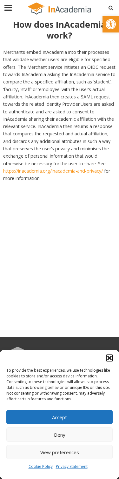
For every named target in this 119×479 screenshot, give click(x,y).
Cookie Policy (41, 466)
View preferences (59, 452)
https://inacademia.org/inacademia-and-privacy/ (53, 171)
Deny (59, 435)
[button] (110, 24)
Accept (59, 417)
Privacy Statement (72, 466)
